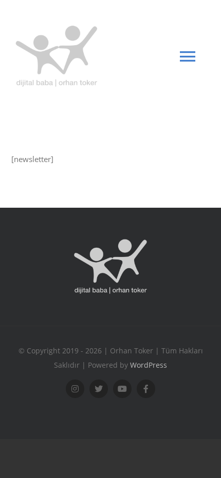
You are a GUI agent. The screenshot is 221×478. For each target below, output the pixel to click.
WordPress (148, 365)
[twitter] (98, 389)
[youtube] (122, 389)
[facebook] (146, 389)
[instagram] (75, 389)
